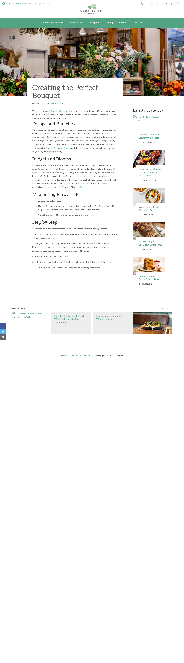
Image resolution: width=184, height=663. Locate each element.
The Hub (137, 22)
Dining (109, 22)
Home (64, 356)
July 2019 (86, 356)
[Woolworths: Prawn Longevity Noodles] (149, 124)
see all (48, 3)
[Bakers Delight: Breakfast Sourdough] (149, 231)
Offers (122, 22)
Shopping (93, 22)
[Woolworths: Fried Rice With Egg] (149, 197)
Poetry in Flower (59, 111)
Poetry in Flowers (62, 148)
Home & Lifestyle (57, 103)
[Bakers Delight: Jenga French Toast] (149, 266)
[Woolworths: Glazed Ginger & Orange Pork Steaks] (149, 159)
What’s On (76, 22)
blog (81, 187)
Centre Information (52, 22)
